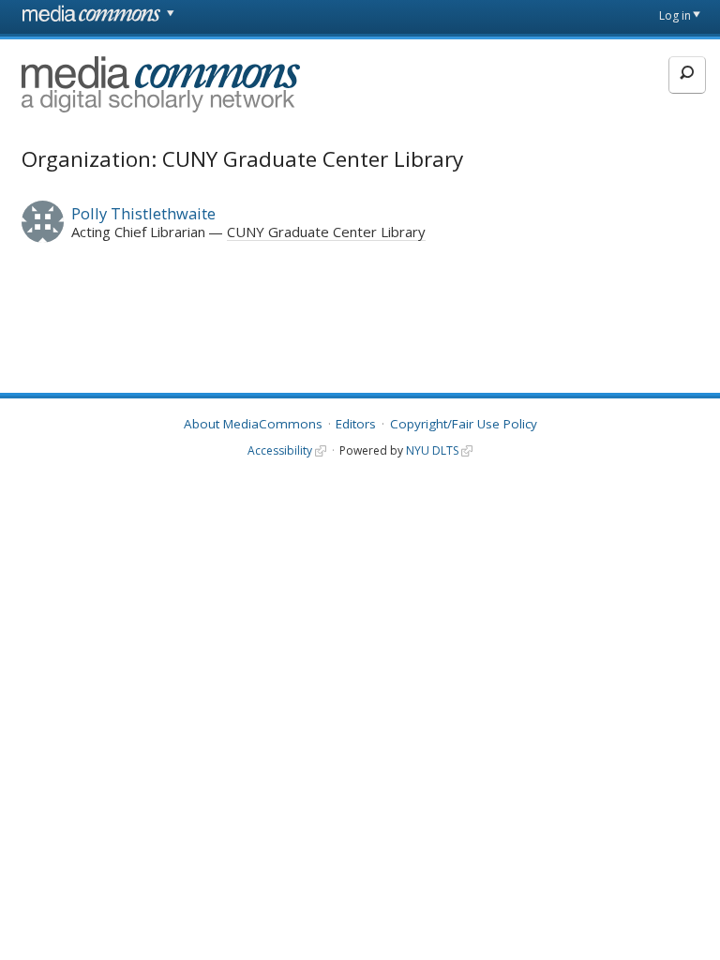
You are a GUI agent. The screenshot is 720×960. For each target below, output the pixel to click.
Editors (356, 423)
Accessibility (280, 450)
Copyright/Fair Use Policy (463, 423)
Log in (675, 15)
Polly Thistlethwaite (143, 213)
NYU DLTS (432, 450)
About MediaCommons (253, 423)
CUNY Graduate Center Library (326, 231)
